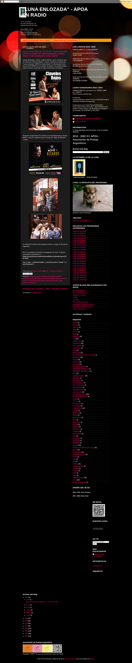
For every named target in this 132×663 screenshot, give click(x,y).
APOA (75, 329)
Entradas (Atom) (37, 292)
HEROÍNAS (76, 378)
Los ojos (75, 401)
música (63, 278)
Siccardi (75, 470)
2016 (26, 626)
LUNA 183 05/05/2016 (79, 270)
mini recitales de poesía (80, 302)
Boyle (74, 334)
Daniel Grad (54, 276)
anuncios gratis (98, 556)
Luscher (75, 410)
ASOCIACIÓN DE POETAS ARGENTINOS (88, 118)
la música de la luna (79, 394)
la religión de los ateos (80, 396)
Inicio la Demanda (78, 385)
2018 (26, 621)
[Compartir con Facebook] (30, 274)
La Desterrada (46, 278)
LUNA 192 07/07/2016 (79, 250)
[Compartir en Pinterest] (32, 274)
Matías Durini (56, 278)
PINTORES (76, 443)
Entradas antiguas (60, 289)
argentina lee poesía (79, 295)
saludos (75, 464)
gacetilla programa (79, 376)
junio (28, 605)
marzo (28, 610)
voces (74, 480)
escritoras (76, 362)
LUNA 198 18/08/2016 (79, 238)
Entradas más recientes (33, 289)
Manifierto (76, 413)
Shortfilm (76, 468)
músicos (25, 280)
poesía (56, 280)
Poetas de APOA (80, 121)
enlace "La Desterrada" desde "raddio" (36, 40)
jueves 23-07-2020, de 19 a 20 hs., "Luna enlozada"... (42, 602)
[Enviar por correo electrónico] (24, 274)
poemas (75, 445)
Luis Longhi (76, 406)
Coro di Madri (77, 346)
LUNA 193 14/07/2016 (79, 247)
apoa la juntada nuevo (80, 293)
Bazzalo (75, 332)
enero (28, 615)
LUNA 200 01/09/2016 (79, 233)
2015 (26, 628)
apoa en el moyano (79, 290)
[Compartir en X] (28, 274)
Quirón (75, 457)
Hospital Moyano (78, 383)
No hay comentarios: (56, 271)
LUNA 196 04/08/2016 (79, 240)
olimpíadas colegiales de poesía (83, 304)
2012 (26, 636)
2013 (26, 633)
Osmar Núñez (40, 280)
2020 (26, 597)
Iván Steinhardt (77, 387)
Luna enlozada (77, 408)
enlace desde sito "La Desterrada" (66, 40)
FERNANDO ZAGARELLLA (81, 371)
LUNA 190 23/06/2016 (79, 254)
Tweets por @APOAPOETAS (82, 221)
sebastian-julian (70, 659)
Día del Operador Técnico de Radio (84, 355)
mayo (28, 607)
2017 (26, 623)
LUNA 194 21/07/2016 (79, 245)
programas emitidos (79, 454)
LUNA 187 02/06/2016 (79, 261)
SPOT (74, 473)
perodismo (76, 440)
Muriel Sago (76, 422)
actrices (37, 276)
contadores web (98, 566)
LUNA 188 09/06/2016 (79, 259)
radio (74, 459)
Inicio (47, 289)
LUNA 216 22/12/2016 (79, 231)
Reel (74, 461)
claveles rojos (45, 276)
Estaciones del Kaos (79, 366)
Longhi (75, 399)
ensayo (75, 359)
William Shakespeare (29, 282)
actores (32, 276)
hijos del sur (77, 380)
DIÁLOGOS (76, 357)
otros (74, 436)
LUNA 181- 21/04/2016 (79, 275)
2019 (26, 618)
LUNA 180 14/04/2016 (79, 277)
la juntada (76, 299)
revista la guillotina (79, 309)
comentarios (77, 343)
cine (74, 339)
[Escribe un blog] (26, 274)
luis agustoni (77, 403)
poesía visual (77, 452)
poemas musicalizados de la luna (83, 447)
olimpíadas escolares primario (82, 306)
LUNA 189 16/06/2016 (79, 256)
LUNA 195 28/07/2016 (79, 243)
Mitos (74, 420)
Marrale (75, 415)
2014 (26, 631)
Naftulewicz (76, 429)
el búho (75, 297)
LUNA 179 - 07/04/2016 (80, 280)
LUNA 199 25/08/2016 (79, 236)
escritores (76, 364)
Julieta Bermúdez (35, 278)
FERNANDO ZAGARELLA (81, 369)
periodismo (49, 280)
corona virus (77, 348)
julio (28, 599)
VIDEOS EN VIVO (78, 477)
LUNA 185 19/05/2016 (79, 266)
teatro (61, 280)
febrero (28, 612)
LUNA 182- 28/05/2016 (79, 273)
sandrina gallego (78, 466)
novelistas (32, 280)
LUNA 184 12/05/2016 (79, 268)
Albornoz (76, 327)
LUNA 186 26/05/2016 (79, 263)
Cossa (75, 350)
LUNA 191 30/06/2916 (79, 252)
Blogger (91, 659)
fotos (74, 373)
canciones (76, 336)
